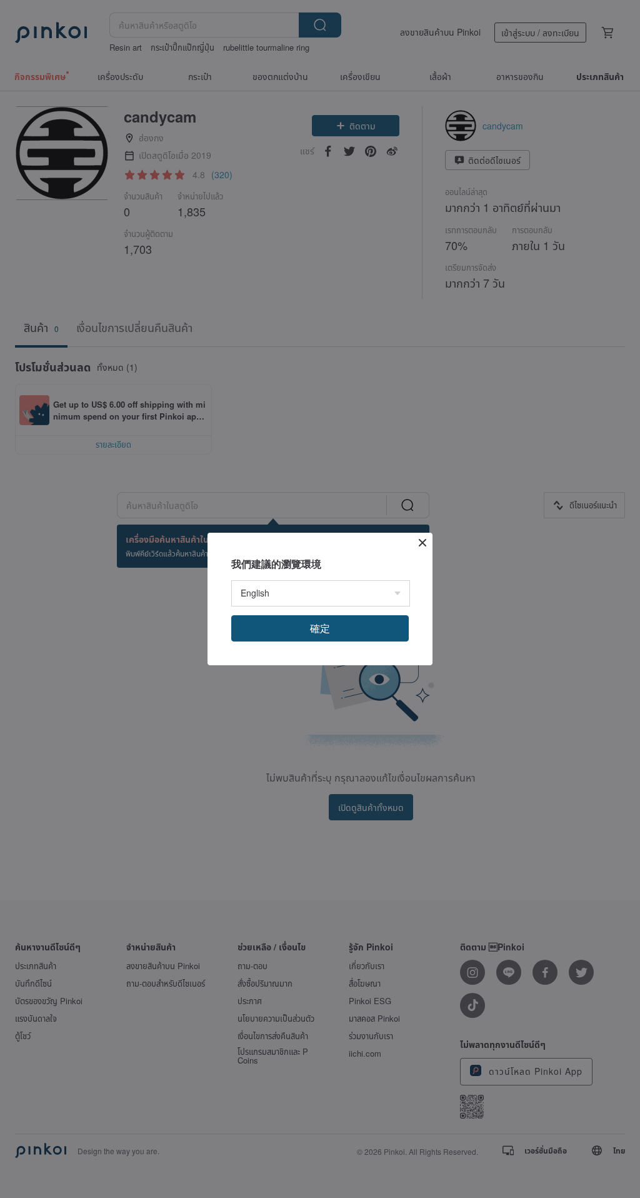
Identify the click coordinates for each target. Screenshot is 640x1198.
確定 (320, 628)
